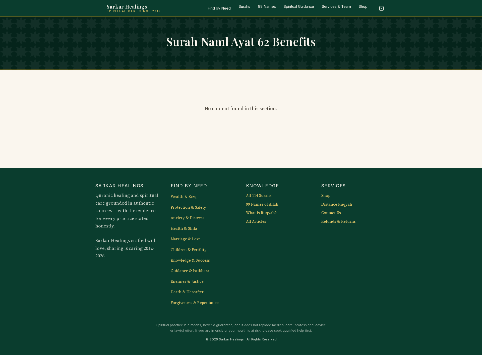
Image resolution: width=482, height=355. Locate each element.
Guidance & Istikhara (190, 270)
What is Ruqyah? (261, 212)
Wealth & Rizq (184, 196)
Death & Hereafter (187, 291)
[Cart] (381, 8)
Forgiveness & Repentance (195, 302)
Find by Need (219, 8)
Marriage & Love (186, 239)
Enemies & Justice (187, 281)
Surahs (244, 6)
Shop (363, 6)
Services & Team (336, 6)
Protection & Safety (188, 207)
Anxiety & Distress (187, 217)
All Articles (256, 221)
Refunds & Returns (338, 221)
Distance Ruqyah (336, 204)
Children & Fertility (189, 249)
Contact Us (331, 212)
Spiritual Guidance (299, 6)
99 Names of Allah (262, 204)
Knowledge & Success (190, 260)
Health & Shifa (184, 228)
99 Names (267, 6)
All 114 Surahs (259, 195)
